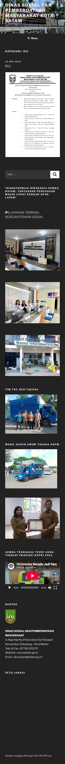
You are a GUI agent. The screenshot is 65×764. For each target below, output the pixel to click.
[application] (32, 575)
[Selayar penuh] (55, 587)
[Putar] (9, 587)
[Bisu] (49, 587)
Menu (34, 38)
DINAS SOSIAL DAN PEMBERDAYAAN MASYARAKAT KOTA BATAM (29, 13)
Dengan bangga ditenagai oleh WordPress (28, 755)
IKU (8, 66)
